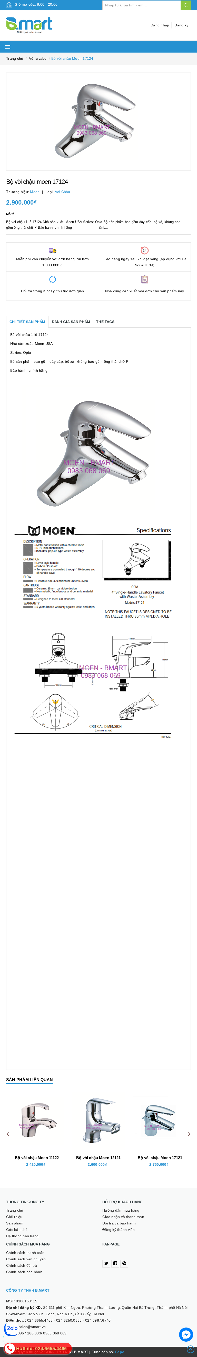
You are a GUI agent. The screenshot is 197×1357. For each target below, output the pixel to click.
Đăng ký (181, 25)
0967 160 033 (29, 1333)
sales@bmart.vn (32, 1327)
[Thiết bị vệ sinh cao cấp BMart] (50, 25)
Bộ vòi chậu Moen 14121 (160, 1157)
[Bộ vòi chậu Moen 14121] (160, 1121)
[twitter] (106, 1264)
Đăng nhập (160, 25)
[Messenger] (186, 1335)
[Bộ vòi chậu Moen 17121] (98, 1121)
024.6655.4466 (40, 1320)
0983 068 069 (54, 1333)
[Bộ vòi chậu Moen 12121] (37, 1121)
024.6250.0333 (69, 1320)
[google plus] (124, 1264)
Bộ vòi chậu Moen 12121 (37, 1157)
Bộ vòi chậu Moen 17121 (98, 1157)
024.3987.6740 (98, 1320)
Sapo (119, 1352)
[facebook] (115, 1264)
